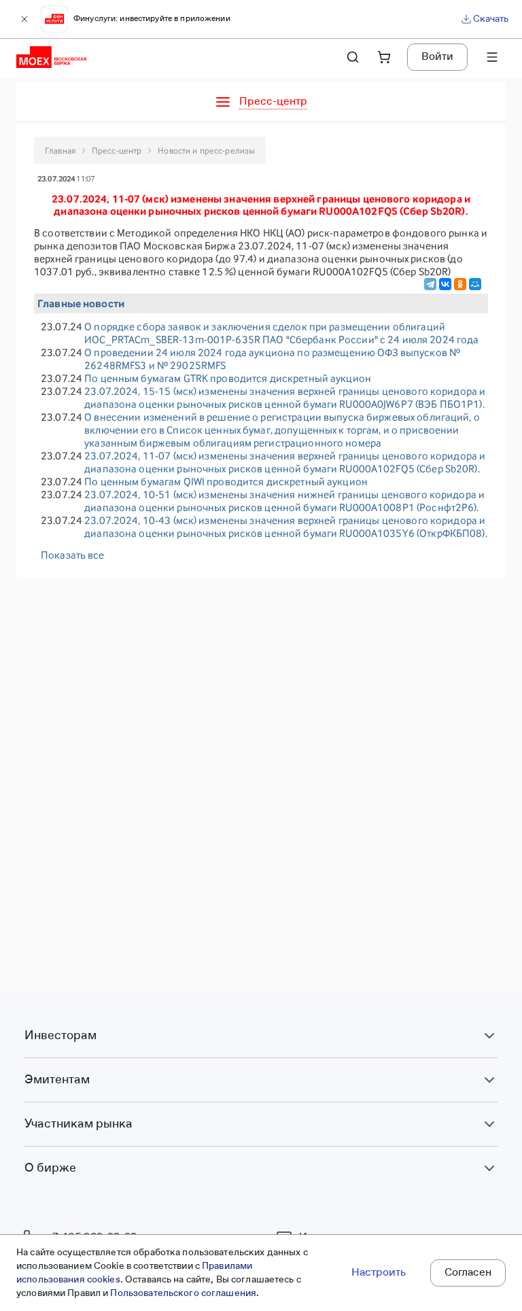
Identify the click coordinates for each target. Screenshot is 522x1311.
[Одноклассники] (460, 284)
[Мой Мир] (475, 284)
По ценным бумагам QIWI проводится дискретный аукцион (226, 481)
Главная (60, 150)
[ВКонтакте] (445, 284)
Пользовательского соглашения (183, 1293)
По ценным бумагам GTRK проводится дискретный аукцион (227, 378)
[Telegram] (430, 284)
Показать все (73, 554)
